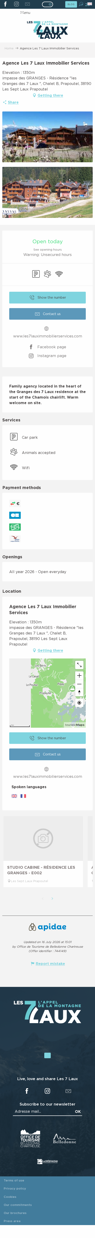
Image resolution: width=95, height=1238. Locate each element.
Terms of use (14, 1180)
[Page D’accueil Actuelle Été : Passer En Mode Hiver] (47, 4)
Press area (12, 1221)
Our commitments (18, 1204)
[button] (81, 4)
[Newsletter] (27, 4)
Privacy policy (15, 1188)
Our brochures (15, 1212)
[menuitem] (47, 28)
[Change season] (49, 4)
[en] (90, 4)
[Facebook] (5, 4)
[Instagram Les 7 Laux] (16, 4)
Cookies (10, 1196)
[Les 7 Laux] (47, 1022)
